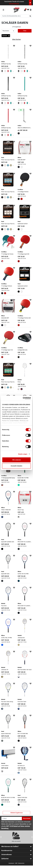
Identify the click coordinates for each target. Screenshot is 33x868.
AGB (16, 863)
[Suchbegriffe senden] (31, 16)
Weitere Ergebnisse (16, 813)
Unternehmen (6, 854)
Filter (24, 31)
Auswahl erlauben (16, 466)
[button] (31, 10)
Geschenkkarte (14, 4)
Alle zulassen (16, 460)
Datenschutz (21, 863)
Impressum (11, 863)
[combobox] (16, 15)
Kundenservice (6, 850)
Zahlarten (5, 859)
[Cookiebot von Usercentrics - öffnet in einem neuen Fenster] (23, 398)
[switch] (28, 435)
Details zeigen (22, 454)
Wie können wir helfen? (10, 846)
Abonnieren (26, 818)
